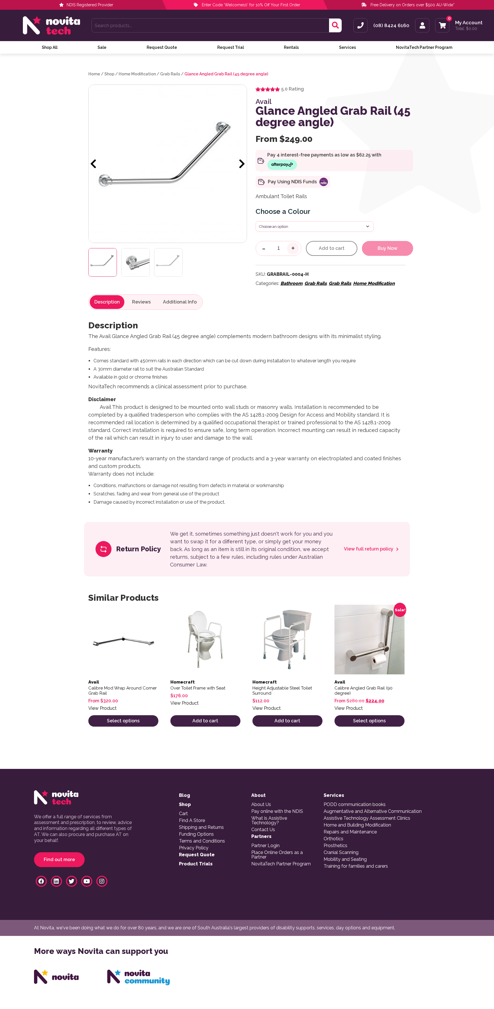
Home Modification (137, 74)
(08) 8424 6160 (391, 25)
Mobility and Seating (345, 859)
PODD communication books (355, 804)
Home (94, 74)
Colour (299, 211)
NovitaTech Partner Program (424, 47)
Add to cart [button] (205, 720)
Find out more (59, 859)
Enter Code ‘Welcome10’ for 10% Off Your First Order (250, 5)
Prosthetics (335, 845)
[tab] (107, 302)
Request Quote (162, 47)
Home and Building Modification (357, 825)
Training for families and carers (356, 866)
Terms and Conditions (202, 841)
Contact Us (263, 829)
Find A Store (192, 820)
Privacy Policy (193, 848)
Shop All (49, 47)
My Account (469, 22)
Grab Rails (170, 74)
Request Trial (230, 47)
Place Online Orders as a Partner (277, 854)
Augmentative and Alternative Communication (373, 811)
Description (107, 302)
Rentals (291, 47)
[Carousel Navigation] (167, 164)
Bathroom (291, 283)
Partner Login (265, 845)
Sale (101, 47)
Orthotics (333, 839)
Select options (123, 720)
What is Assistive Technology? (269, 820)
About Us (261, 804)
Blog (184, 795)
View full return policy (369, 549)
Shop (109, 74)
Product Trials (196, 864)
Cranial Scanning (341, 852)
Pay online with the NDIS (277, 811)
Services (347, 47)
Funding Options (196, 834)
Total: (466, 29)
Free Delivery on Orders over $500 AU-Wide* (412, 5)
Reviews (141, 302)
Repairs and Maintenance (350, 832)
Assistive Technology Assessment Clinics (367, 818)
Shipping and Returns (201, 827)
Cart (183, 813)
